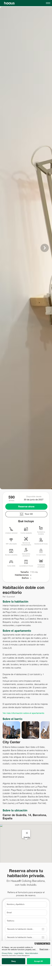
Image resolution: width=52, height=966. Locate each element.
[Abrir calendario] (43, 929)
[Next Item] (44, 248)
